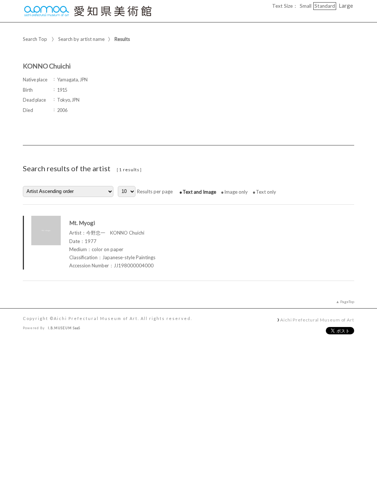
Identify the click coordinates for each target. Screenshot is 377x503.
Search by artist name (81, 39)
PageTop (347, 301)
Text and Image (199, 192)
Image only (236, 192)
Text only (266, 192)
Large (346, 5)
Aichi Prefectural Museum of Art (317, 319)
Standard (324, 6)
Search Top (35, 39)
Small (305, 6)
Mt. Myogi (82, 222)
